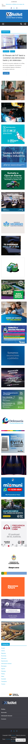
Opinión (3, 668)
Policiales (3, 671)
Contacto (3, 719)
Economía (4, 712)
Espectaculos (4, 661)
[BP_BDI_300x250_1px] (13, 258)
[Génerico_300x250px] (13, 81)
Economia (3, 655)
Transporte (4, 681)
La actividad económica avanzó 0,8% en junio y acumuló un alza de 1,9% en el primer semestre (16, 4)
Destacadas (6, 51)
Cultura (3, 650)
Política (12, 51)
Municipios (3, 666)
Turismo (3, 684)
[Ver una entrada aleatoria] (25, 24)
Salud (2, 676)
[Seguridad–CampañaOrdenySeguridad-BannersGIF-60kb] (13, 500)
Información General (6, 663)
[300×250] (13, 103)
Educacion (3, 658)
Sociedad (3, 679)
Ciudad (3, 648)
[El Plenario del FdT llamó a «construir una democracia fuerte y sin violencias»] (14, 42)
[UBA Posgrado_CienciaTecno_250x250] (11, 236)
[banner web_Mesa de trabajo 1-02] (14, 550)
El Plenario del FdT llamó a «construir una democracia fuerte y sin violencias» (14, 57)
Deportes (3, 653)
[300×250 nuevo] (13, 347)
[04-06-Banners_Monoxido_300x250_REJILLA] (13, 434)
